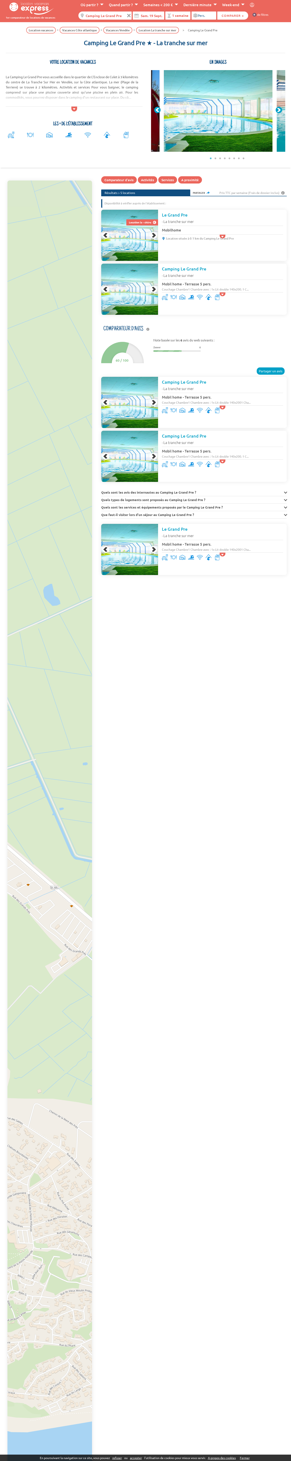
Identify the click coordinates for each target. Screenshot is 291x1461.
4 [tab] (225, 158)
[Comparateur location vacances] (30, 8)
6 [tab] (234, 158)
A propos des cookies (222, 1458)
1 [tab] (211, 158)
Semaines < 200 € (158, 4)
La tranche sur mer (178, 221)
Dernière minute (197, 4)
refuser (117, 1458)
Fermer (245, 1458)
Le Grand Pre (174, 215)
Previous (157, 110)
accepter (136, 1458)
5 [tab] (229, 158)
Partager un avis (270, 371)
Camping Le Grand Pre (184, 269)
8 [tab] (243, 158)
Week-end (230, 4)
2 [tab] (215, 158)
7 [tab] (239, 158)
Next (279, 110)
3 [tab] (220, 158)
